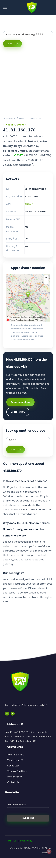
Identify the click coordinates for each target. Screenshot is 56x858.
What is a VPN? (15, 754)
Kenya (22, 118)
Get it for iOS (17, 411)
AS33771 (18, 155)
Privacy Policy (14, 776)
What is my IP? (15, 760)
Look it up (12, 43)
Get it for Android (20, 402)
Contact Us (13, 782)
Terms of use (11, 840)
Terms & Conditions (17, 771)
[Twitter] (13, 714)
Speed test (13, 765)
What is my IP (9, 118)
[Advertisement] (28, 83)
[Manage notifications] (49, 851)
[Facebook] (7, 714)
